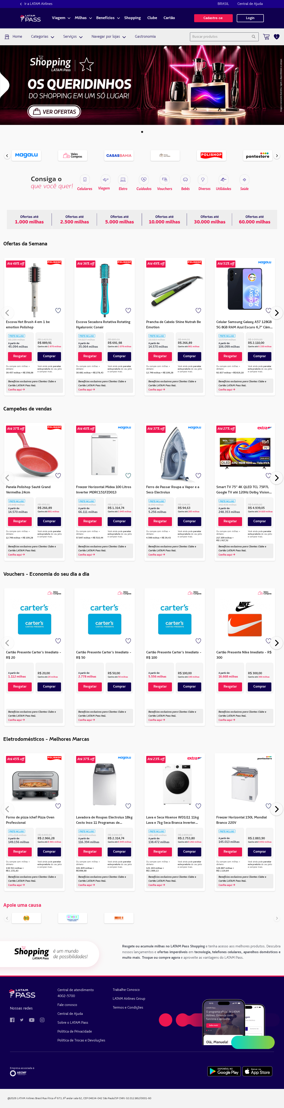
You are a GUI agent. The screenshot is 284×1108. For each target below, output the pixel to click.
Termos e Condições (128, 1007)
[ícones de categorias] (244, 179)
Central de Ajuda (250, 4)
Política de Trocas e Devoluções (81, 1040)
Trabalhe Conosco (126, 990)
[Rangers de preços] (74, 219)
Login (250, 18)
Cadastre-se (213, 18)
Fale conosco (67, 1005)
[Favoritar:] (58, 311)
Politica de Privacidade (74, 1031)
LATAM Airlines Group (129, 999)
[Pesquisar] (253, 37)
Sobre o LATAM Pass (72, 1023)
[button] (142, 132)
